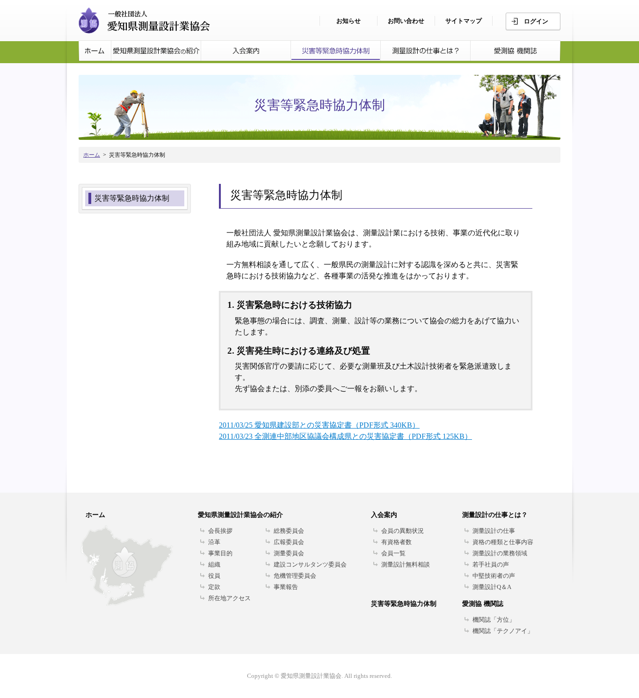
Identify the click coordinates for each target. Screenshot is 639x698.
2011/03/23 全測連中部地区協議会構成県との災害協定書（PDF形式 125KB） (345, 436)
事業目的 (220, 553)
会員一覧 (393, 553)
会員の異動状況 (402, 530)
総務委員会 (289, 530)
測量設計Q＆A (491, 586)
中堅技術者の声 (493, 575)
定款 (214, 586)
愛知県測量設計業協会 (144, 20)
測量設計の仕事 (493, 530)
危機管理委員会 (295, 575)
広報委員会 (289, 541)
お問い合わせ (406, 20)
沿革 (214, 541)
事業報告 (286, 586)
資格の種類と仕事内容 (502, 541)
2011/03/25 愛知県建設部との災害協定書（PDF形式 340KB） (319, 425)
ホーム (91, 155)
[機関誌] (515, 50)
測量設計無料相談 (405, 564)
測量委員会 (289, 553)
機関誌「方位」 (493, 619)
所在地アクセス (229, 598)
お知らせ (348, 20)
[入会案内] (246, 50)
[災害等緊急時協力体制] (336, 50)
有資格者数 (396, 541)
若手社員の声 (490, 564)
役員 (214, 575)
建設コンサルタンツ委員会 (310, 564)
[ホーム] (95, 50)
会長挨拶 (220, 530)
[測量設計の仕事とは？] (426, 50)
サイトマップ (463, 20)
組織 (214, 564)
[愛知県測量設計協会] (156, 50)
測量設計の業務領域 (499, 553)
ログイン (536, 21)
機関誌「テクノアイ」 (502, 630)
